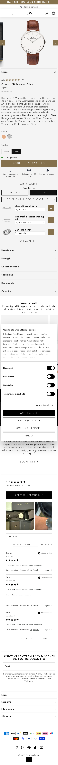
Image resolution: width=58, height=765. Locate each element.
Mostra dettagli (42, 405)
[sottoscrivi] (52, 666)
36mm (6, 151)
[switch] (51, 376)
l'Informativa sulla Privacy (16, 678)
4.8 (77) (12, 80)
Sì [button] (31, 570)
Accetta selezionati (28, 428)
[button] (4, 13)
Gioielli (43, 192)
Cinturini (14, 192)
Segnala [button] (36, 570)
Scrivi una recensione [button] (29, 495)
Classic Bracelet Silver (26, 206)
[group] (29, 482)
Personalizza (27, 420)
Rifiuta (29, 435)
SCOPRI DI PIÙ (29, 461)
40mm (16, 151)
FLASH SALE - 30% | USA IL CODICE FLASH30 (29, 2)
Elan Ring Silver (23, 229)
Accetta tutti (29, 413)
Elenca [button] (10, 536)
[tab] (25, 545)
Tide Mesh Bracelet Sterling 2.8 (29, 218)
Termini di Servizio (37, 678)
